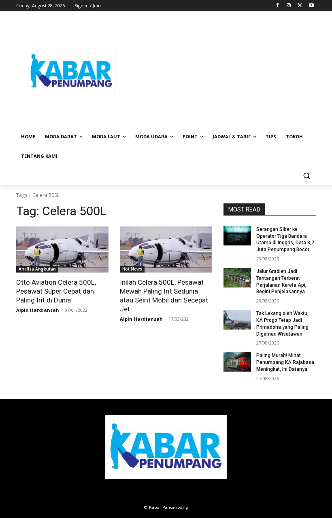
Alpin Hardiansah (37, 310)
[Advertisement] (221, 71)
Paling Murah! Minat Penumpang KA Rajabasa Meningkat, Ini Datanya (285, 362)
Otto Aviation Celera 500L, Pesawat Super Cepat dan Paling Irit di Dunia (56, 291)
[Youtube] (311, 6)
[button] (306, 175)
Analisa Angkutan (37, 269)
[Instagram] (289, 6)
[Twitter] (299, 6)
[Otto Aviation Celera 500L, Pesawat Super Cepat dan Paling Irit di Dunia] (62, 249)
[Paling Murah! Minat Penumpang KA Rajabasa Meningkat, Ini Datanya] (237, 362)
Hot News (132, 269)
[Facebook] (277, 6)
